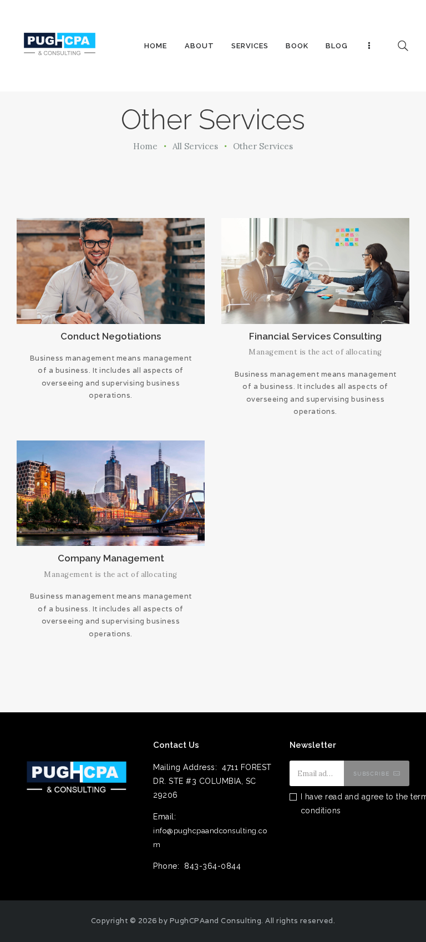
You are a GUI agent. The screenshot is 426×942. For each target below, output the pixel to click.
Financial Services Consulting (315, 336)
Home (145, 146)
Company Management (111, 558)
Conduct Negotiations (110, 336)
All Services (195, 146)
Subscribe (371, 773)
